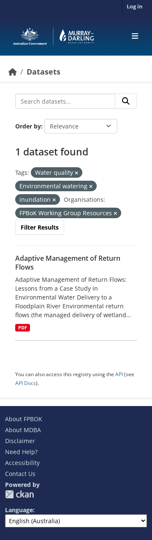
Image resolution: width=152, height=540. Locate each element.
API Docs (25, 383)
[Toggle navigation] (135, 36)
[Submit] (126, 101)
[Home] (12, 72)
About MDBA (23, 430)
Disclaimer (20, 441)
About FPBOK (23, 419)
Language (19, 510)
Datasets (43, 72)
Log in (135, 6)
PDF (22, 328)
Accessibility (22, 463)
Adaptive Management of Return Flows (67, 263)
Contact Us (20, 474)
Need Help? (21, 452)
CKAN (19, 494)
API (119, 374)
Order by (28, 126)
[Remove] (76, 173)
